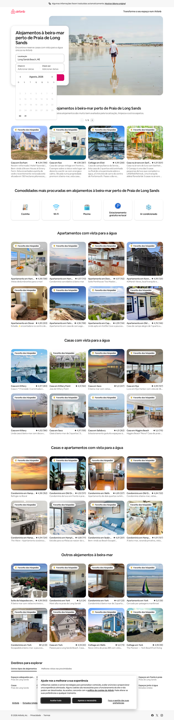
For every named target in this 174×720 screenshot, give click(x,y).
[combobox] (40, 59)
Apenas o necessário (87, 700)
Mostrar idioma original (115, 3)
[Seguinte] (92, 120)
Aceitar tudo (55, 700)
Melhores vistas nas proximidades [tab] (56, 668)
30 (20, 116)
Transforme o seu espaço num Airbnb (142, 11)
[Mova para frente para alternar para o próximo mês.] (52, 77)
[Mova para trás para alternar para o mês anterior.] (20, 77)
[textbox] (28, 69)
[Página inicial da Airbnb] (18, 11)
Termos (46, 715)
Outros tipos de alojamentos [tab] (24, 668)
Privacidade (35, 715)
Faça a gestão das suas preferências (118, 701)
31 (25, 116)
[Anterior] (82, 120)
